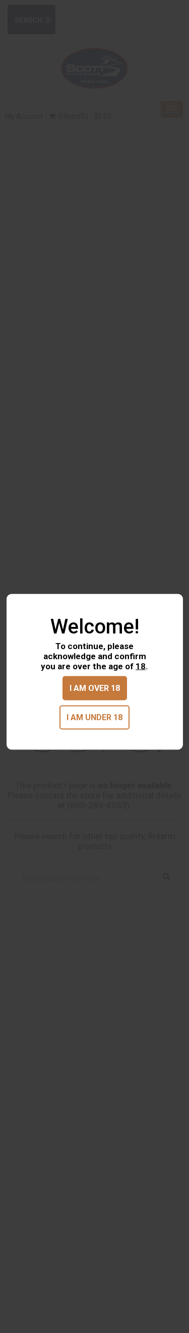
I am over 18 (95, 687)
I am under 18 (94, 717)
